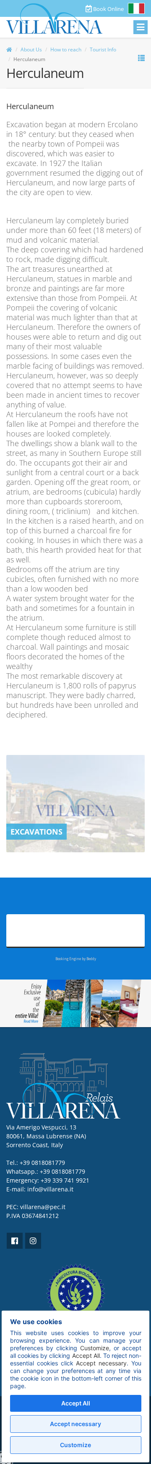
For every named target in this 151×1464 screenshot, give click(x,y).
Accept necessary (75, 1423)
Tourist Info (103, 49)
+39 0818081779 (62, 1171)
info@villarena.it (50, 1189)
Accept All (75, 1403)
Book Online (108, 9)
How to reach (65, 49)
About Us (31, 49)
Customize (75, 1444)
